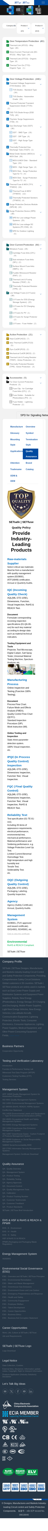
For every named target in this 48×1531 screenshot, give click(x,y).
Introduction (7, 1066)
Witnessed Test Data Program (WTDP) (18, 1072)
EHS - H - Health (9, 1231)
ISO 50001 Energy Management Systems (19, 1125)
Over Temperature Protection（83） (28, 41)
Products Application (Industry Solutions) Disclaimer (19, 1375)
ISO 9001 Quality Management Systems (19, 1100)
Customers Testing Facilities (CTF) (17, 1076)
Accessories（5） (19, 378)
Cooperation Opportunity (12, 1051)
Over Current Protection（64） (25, 245)
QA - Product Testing (11, 1176)
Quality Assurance (31, 454)
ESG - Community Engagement (15, 1301)
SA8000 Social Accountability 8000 (16, 1145)
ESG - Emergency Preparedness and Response (22, 1294)
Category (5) (11, 26)
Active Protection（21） (22, 334)
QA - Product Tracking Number (15, 1196)
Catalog (30, 469)
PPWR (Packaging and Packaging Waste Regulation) (19, 1243)
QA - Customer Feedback (13, 1203)
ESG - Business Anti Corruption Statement (20, 1318)
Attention (15, 463)
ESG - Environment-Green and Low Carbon (20, 1290)
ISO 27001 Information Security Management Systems (21, 1149)
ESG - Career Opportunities (14, 1311)
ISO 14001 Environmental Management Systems (23, 1103)
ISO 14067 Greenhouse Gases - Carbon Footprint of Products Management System (23, 1135)
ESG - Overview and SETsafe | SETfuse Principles (23, 1276)
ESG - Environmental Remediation (16, 1280)
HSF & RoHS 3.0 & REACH (13, 1238)
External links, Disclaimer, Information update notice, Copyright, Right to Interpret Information (22, 1370)
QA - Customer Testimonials (14, 1200)
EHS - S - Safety (9, 1235)
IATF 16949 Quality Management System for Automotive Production (21, 1095)
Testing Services (9, 1079)
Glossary (14, 433)
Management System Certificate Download (20, 1154)
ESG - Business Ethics (11, 1314)
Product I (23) (24, 28)
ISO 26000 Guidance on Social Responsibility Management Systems (21, 1140)
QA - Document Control (12, 1186)
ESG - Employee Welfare (12, 1304)
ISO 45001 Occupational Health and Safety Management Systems (20, 1120)
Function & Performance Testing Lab (17, 1069)
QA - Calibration (9, 1193)
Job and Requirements (12, 1336)
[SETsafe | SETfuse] (18, 2)
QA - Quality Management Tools (15, 1189)
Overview (30, 427)
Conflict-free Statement (12, 1110)
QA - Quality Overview (11, 1169)
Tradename (16, 469)
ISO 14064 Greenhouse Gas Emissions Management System (19, 1129)
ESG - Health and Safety (12, 1297)
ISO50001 (6, 1259)
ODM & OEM (13, 478)
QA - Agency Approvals (12, 1183)
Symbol (29, 433)
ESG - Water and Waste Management (18, 1283)
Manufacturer (16, 427)
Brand (29, 463)
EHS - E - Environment (11, 1228)
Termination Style (32, 442)
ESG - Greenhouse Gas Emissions (17, 1287)
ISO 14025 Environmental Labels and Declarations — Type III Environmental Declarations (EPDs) (23, 1115)
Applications (16, 451)
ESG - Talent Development (13, 1307)
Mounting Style (15, 442)
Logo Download (9, 1351)
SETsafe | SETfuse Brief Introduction (17, 1210)
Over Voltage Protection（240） (26, 79)
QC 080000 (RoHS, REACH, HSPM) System (21, 1107)
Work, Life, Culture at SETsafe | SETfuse (19, 1333)
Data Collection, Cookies (12, 1365)
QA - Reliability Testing (11, 1179)
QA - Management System (13, 1172)
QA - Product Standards (12, 1207)
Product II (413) (38, 28)
